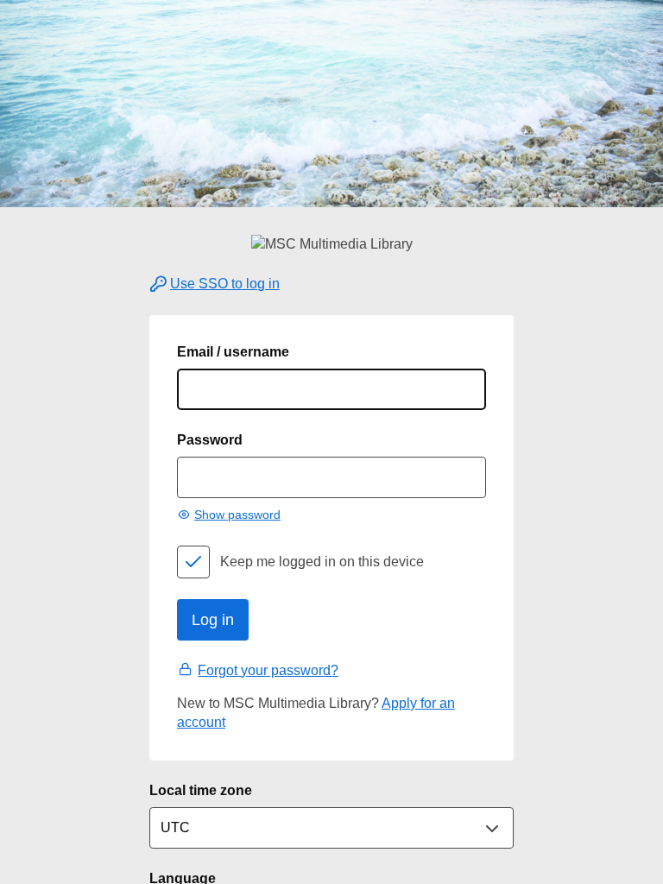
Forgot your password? (268, 670)
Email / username (233, 351)
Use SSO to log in (225, 283)
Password (210, 440)
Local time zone (200, 790)
